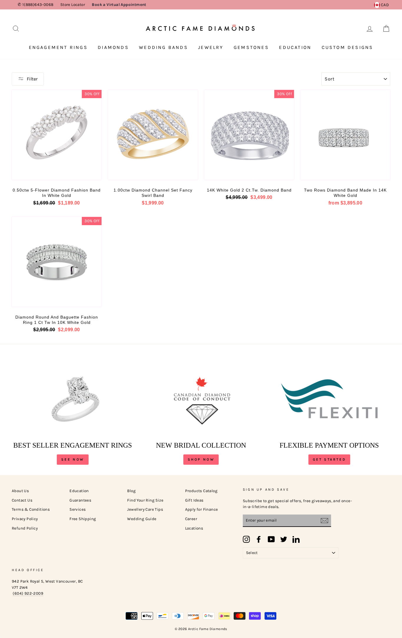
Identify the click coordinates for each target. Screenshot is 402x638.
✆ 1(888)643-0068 (35, 4)
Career (191, 519)
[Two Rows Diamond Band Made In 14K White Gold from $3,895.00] (345, 135)
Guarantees (80, 500)
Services (77, 509)
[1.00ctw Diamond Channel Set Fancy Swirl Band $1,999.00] (153, 135)
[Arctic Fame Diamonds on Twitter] (283, 539)
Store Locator (72, 4)
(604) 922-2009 (28, 593)
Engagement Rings (58, 47)
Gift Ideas (194, 500)
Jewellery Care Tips (145, 509)
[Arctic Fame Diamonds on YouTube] (271, 539)
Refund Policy (25, 528)
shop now (201, 459)
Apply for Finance (201, 509)
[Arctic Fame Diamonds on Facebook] (258, 539)
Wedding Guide (141, 519)
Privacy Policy (25, 519)
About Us (20, 491)
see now (72, 459)
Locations (194, 528)
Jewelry (210, 47)
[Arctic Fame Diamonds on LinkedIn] (296, 539)
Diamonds (113, 47)
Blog (131, 491)
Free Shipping (82, 519)
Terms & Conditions (31, 509)
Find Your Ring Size (145, 500)
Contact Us (22, 500)
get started (329, 459)
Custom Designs (347, 47)
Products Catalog (201, 491)
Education (295, 47)
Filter (32, 79)
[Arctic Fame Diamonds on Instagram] (246, 539)
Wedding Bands (163, 47)
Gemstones (251, 47)
